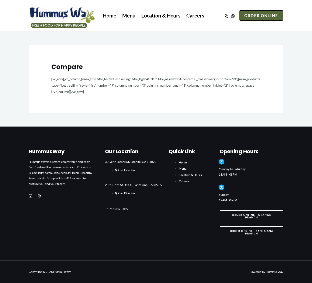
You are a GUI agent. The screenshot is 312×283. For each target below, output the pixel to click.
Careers (195, 15)
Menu (128, 15)
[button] (251, 216)
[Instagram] (233, 16)
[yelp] (226, 16)
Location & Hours (160, 15)
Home (109, 15)
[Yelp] (39, 196)
